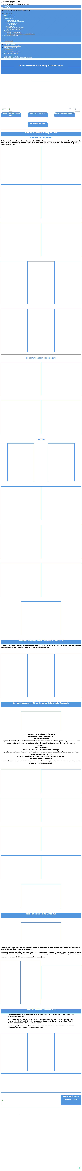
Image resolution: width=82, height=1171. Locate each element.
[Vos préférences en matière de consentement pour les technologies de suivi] (79, 1168)
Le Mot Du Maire (12, 24)
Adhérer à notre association (15, 21)
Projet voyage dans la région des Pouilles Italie (21, 34)
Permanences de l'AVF (13, 23)
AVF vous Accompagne (14, 29)
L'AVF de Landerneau (13, 20)
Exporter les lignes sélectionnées (10, 1)
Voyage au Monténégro (14, 32)
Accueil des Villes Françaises (15, 28)
